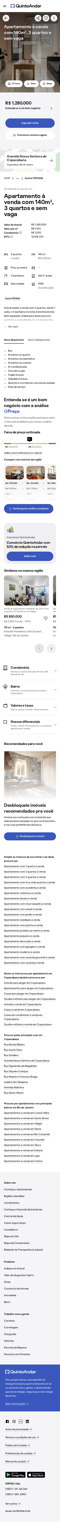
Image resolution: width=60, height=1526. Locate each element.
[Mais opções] (54, 18)
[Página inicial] (26, 6)
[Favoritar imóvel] (46, 18)
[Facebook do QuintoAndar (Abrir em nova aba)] (7, 1421)
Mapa (49, 84)
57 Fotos (16, 84)
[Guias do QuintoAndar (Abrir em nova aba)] (21, 1421)
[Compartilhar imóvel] (38, 18)
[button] (30, 670)
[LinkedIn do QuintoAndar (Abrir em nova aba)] (27, 1421)
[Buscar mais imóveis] (6, 18)
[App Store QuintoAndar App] (36, 1475)
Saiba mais (30, 556)
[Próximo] (51, 648)
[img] (26, 590)
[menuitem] (10, 178)
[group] (26, 607)
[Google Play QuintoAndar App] (15, 1475)
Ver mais (13, 327)
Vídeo (33, 84)
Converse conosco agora (32, 135)
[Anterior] (39, 648)
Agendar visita (30, 123)
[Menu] (4, 6)
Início (7, 178)
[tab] (14, 340)
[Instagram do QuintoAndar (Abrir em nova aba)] (14, 1421)
